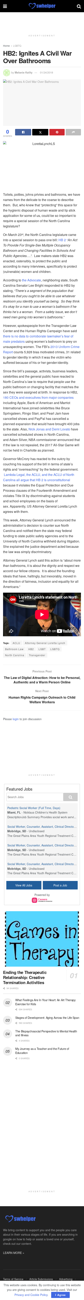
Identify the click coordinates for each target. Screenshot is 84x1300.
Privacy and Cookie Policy (31, 1295)
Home (6, 45)
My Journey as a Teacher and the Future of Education (42, 1051)
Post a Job (60, 885)
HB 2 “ (63, 240)
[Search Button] (79, 6)
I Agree (60, 1295)
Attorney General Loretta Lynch (45, 643)
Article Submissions (41, 1279)
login (16, 719)
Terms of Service (13, 1279)
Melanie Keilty (23, 72)
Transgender (37, 655)
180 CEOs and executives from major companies (38, 397)
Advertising (65, 1279)
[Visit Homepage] (42, 6)
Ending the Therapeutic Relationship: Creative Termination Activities (24, 977)
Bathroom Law (14, 649)
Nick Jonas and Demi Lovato (50, 429)
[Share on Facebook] (23, 132)
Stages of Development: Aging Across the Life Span (47, 1018)
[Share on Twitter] (40, 132)
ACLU (16, 643)
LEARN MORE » (13, 1253)
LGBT (42, 649)
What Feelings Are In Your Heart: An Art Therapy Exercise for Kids (45, 1002)
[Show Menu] (5, 6)
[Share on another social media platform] (73, 132)
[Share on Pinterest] (57, 132)
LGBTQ (17, 45)
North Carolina (14, 655)
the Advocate (31, 280)
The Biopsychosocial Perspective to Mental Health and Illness (46, 1033)
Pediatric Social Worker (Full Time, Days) (33, 808)
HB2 (31, 649)
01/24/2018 (46, 72)
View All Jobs (23, 885)
